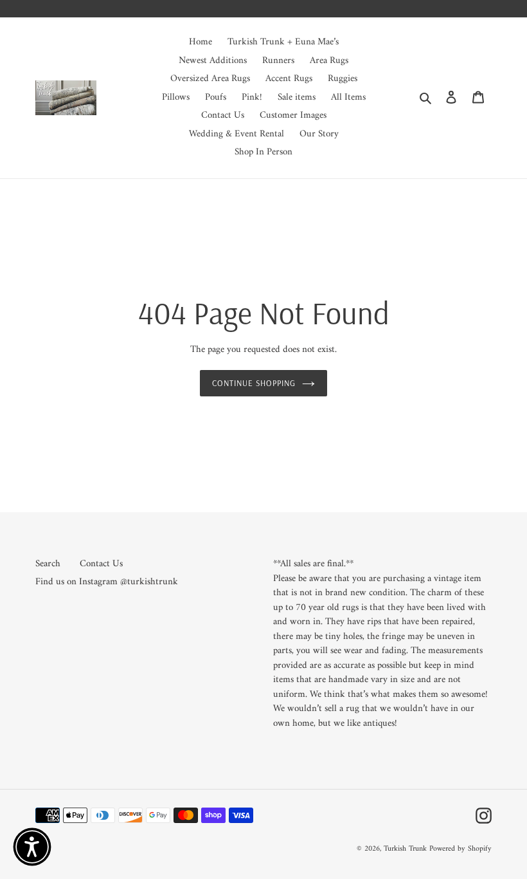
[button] (32, 847)
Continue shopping (254, 383)
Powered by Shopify (460, 849)
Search (47, 564)
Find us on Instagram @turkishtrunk (106, 582)
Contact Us (101, 564)
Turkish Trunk (405, 849)
